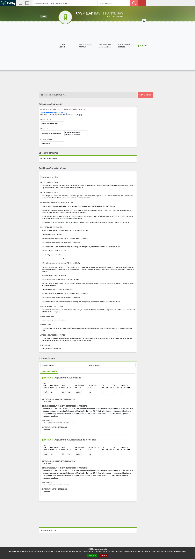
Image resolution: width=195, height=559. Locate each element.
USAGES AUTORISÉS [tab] (49, 371)
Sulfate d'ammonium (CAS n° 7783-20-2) (54, 113)
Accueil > (43, 16)
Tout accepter (92, 556)
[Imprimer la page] (144, 21)
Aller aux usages (145, 95)
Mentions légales (180, 551)
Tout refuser (103, 556)
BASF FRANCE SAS (108, 13)
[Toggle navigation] (20, 3)
